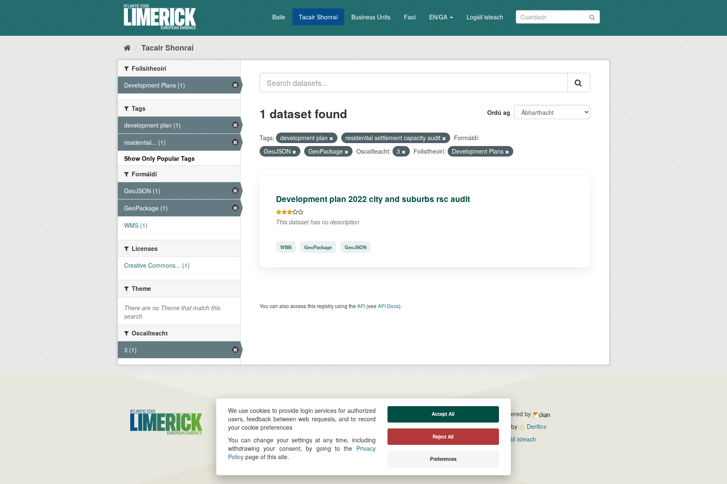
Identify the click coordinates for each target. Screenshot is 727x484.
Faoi (410, 17)
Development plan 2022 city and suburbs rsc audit (373, 199)
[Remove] (331, 138)
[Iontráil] (592, 16)
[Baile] (127, 47)
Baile (278, 17)
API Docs (388, 305)
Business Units (370, 17)
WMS (286, 247)
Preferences (443, 459)
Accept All (443, 414)
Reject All (443, 436)
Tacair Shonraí (318, 17)
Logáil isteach (485, 17)
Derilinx (536, 426)
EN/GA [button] (439, 17)
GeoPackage (318, 247)
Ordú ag (498, 112)
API (361, 305)
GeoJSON (355, 247)
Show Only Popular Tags (159, 158)
